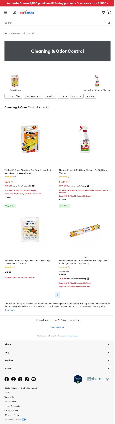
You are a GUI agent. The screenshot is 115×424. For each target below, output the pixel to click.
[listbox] (57, 83)
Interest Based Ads (11, 404)
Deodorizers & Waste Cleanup (97, 90)
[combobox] (57, 23)
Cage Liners (15, 90)
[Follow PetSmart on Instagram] (13, 377)
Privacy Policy (10, 399)
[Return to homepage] (27, 12)
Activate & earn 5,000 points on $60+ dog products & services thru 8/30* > (57, 3)
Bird (6, 33)
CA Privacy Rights (11, 413)
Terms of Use (9, 395)
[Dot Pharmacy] (95, 377)
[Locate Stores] (103, 12)
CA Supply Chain (11, 408)
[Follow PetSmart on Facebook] (6, 377)
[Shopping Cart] (109, 12)
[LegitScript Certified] (76, 377)
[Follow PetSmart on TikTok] (27, 377)
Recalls (7, 390)
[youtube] (33, 377)
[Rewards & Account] (15, 12)
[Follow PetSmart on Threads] (20, 377)
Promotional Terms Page (67, 336)
